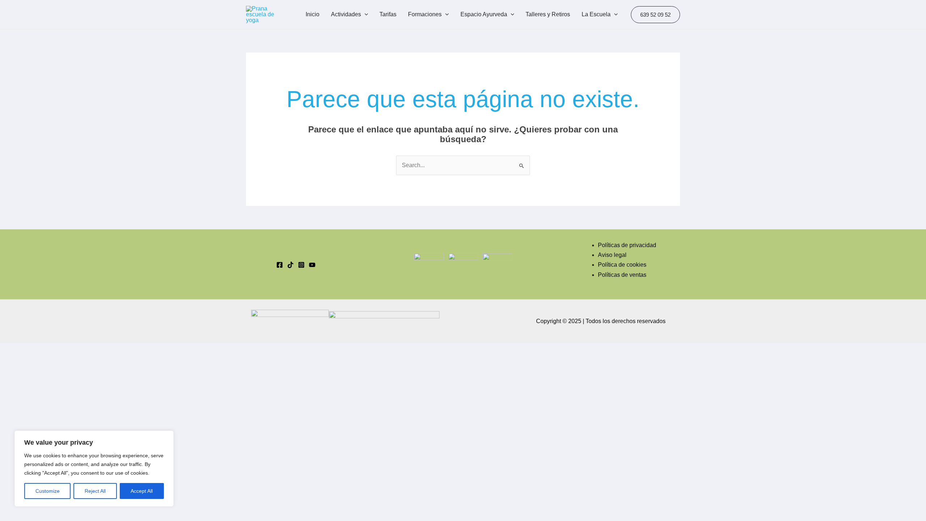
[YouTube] (312, 265)
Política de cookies (622, 265)
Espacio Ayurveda (483, 14)
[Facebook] (279, 265)
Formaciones (425, 14)
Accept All (142, 491)
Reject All (95, 491)
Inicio (312, 14)
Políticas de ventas (622, 275)
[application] (364, 14)
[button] (655, 14)
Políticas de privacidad (627, 245)
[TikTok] (290, 265)
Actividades (346, 14)
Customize (47, 491)
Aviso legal (612, 255)
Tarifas (387, 14)
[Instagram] (301, 265)
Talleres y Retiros (548, 14)
